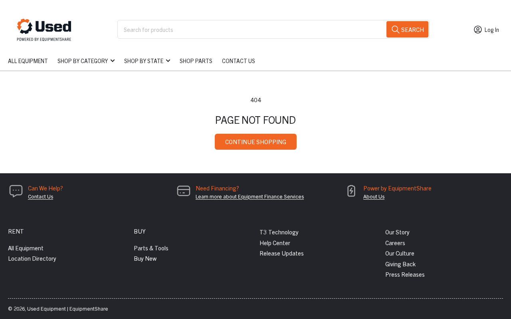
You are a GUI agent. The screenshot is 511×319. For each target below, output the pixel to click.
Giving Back (400, 263)
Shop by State (143, 60)
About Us (373, 196)
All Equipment (28, 60)
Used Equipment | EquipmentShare (67, 308)
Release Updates (281, 253)
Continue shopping (255, 141)
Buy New (145, 258)
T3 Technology (279, 232)
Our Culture (399, 253)
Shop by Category (82, 60)
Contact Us (238, 60)
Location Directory (32, 258)
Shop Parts (196, 60)
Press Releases (405, 274)
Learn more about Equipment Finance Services (250, 196)
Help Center (274, 242)
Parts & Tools (151, 248)
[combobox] (273, 29)
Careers (395, 242)
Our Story (397, 232)
